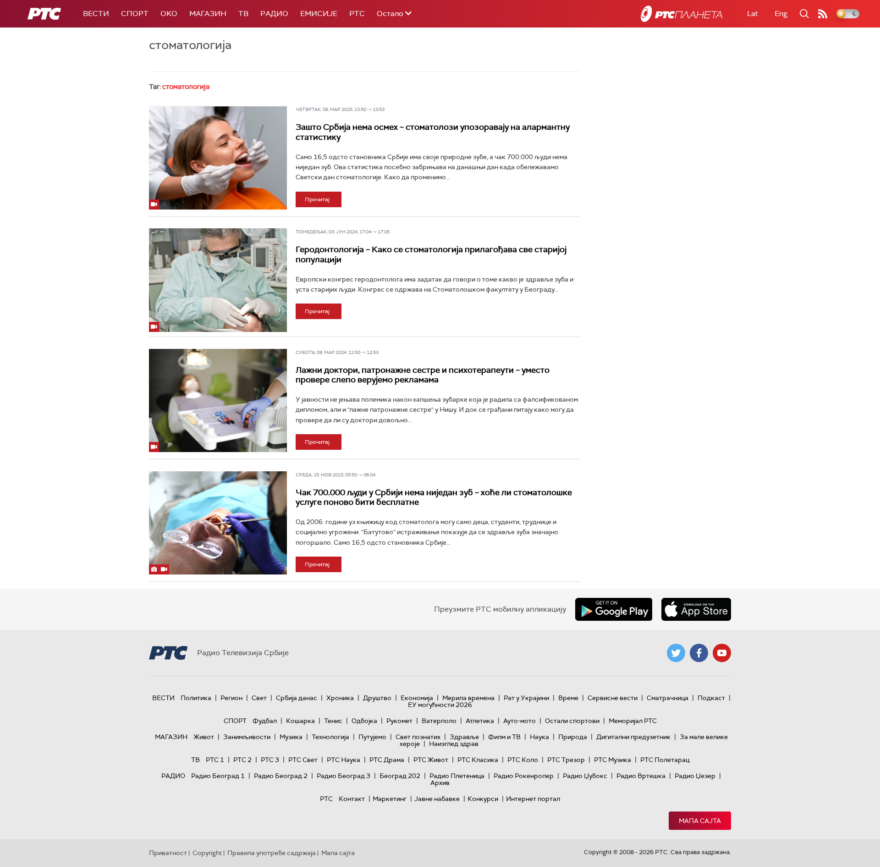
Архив (440, 783)
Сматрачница (667, 698)
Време (568, 698)
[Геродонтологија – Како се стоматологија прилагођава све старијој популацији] (218, 280)
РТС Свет (303, 760)
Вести (96, 13)
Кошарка (300, 721)
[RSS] (823, 14)
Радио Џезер (695, 776)
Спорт (134, 13)
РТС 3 (270, 760)
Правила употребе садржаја (271, 853)
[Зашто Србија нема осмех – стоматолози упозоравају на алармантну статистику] (218, 158)
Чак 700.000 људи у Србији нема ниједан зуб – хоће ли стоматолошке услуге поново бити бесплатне (434, 497)
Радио (274, 13)
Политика (196, 698)
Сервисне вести (613, 698)
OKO (168, 13)
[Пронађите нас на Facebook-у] (699, 653)
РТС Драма (386, 760)
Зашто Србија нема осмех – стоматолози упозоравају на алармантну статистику (433, 132)
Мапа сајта (700, 821)
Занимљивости (246, 737)
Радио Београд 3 (343, 776)
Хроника (340, 698)
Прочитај (317, 199)
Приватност (168, 853)
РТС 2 (242, 760)
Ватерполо (439, 721)
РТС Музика (612, 760)
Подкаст (711, 698)
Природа (572, 737)
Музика (291, 737)
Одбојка (364, 721)
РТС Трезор (566, 760)
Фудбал (265, 721)
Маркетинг (390, 799)
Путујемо (372, 737)
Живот (203, 737)
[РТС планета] (681, 14)
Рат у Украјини (526, 698)
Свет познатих (418, 737)
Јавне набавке (437, 799)
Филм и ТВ (504, 737)
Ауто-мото (519, 721)
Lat (752, 13)
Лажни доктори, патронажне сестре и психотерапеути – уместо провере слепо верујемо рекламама (423, 375)
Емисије (318, 13)
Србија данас (296, 698)
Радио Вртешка (641, 776)
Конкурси (483, 799)
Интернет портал (533, 799)
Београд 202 (400, 776)
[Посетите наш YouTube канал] (722, 653)
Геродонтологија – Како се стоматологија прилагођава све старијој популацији (431, 254)
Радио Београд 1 (218, 776)
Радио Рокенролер (524, 776)
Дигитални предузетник (633, 737)
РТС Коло (522, 760)
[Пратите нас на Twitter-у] (676, 653)
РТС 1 (215, 760)
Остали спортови (572, 721)
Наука (539, 737)
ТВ (243, 13)
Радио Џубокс (585, 776)
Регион (231, 698)
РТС (357, 13)
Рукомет (399, 721)
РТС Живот (430, 760)
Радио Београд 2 (281, 776)
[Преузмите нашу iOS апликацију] (696, 609)
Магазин (207, 13)
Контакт (352, 799)
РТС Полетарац (664, 760)
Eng (781, 13)
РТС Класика (477, 760)
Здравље (464, 737)
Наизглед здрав (453, 744)
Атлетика (480, 721)
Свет (259, 698)
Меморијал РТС (633, 721)
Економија (417, 698)
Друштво (377, 698)
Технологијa (330, 737)
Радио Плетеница (456, 776)
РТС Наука (343, 760)
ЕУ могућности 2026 (440, 705)
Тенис (333, 721)
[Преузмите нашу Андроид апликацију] (613, 609)
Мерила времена (468, 698)
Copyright (207, 853)
